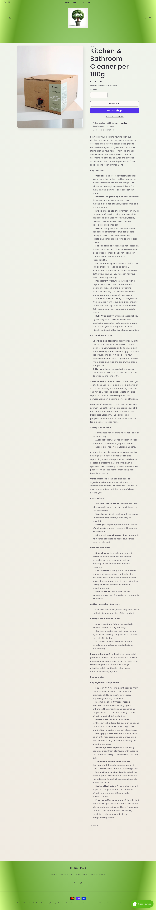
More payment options (115, 116)
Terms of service (89, 903)
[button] (5, 18)
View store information (103, 130)
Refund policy (63, 903)
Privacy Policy (66, 874)
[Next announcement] (106, 2)
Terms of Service (97, 874)
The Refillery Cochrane (32, 903)
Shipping (94, 85)
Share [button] (95, 825)
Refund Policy (81, 874)
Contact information (120, 903)
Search (54, 874)
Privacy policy (76, 903)
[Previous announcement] (49, 2)
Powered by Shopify (48, 903)
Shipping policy (104, 903)
